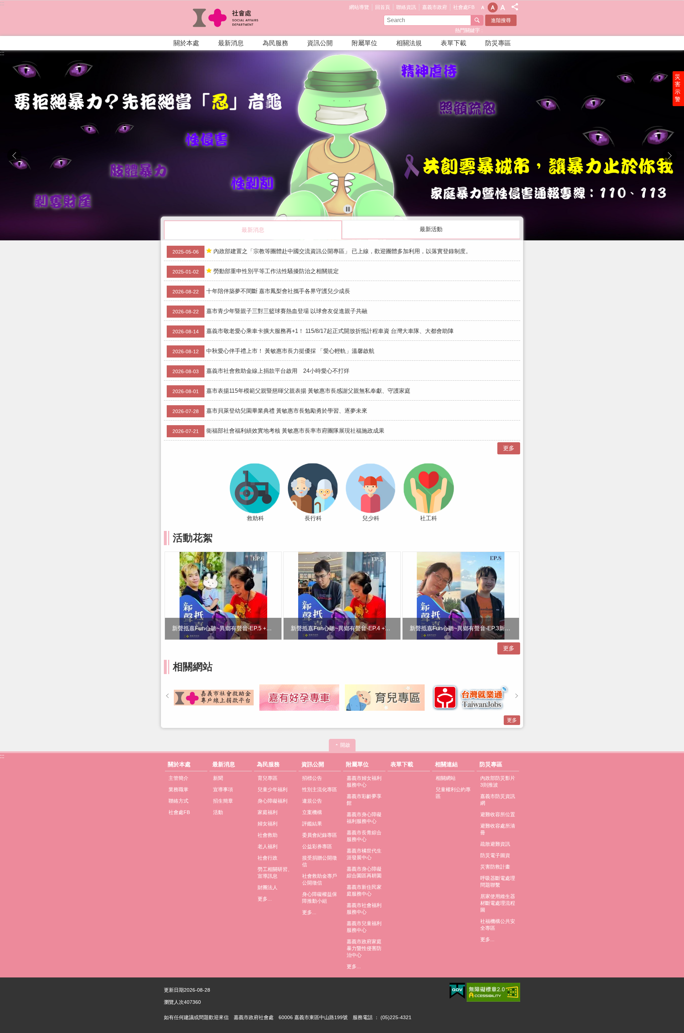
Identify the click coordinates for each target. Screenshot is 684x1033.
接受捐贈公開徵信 (319, 861)
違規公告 (312, 801)
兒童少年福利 (272, 789)
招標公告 (312, 778)
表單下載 (453, 43)
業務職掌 (178, 789)
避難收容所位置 (497, 814)
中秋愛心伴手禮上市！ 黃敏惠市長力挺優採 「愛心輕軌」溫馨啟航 (273, 351)
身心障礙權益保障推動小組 (319, 897)
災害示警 (677, 88)
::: (2, 3)
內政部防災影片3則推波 (497, 781)
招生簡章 (223, 801)
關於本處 (186, 43)
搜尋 (477, 20)
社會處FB (464, 7)
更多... (265, 899)
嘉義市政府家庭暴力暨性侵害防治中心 (364, 948)
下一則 (670, 155)
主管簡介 (178, 778)
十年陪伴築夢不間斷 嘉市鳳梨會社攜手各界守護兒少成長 (261, 291)
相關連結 (446, 764)
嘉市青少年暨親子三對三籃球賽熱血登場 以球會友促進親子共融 (269, 311)
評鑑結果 (312, 823)
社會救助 (268, 835)
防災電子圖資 (495, 855)
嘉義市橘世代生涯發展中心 (364, 854)
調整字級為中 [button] (493, 7)
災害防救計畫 (495, 867)
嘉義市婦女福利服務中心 (364, 781)
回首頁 (382, 7)
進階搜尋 (501, 20)
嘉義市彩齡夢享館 (364, 799)
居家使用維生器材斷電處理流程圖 (497, 903)
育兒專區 (268, 778)
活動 (218, 812)
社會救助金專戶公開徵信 (319, 879)
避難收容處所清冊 (497, 829)
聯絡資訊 (406, 7)
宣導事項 (223, 789)
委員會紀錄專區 (319, 835)
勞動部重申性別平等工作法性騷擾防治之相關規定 (255, 271)
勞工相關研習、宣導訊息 (275, 872)
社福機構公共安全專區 (497, 924)
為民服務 (275, 43)
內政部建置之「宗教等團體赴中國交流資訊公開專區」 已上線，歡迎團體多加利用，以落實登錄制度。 (321, 251)
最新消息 (231, 43)
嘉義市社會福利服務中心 (364, 908)
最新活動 (431, 229)
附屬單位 (364, 43)
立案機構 (312, 812)
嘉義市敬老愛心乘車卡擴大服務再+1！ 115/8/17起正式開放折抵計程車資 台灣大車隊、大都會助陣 (313, 331)
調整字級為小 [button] (483, 7)
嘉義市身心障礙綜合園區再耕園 (364, 872)
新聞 (218, 778)
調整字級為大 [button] (503, 7)
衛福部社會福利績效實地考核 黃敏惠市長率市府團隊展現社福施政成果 (278, 431)
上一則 (14, 155)
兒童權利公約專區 (453, 793)
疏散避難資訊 (495, 844)
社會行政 (268, 858)
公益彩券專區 (317, 846)
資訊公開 (320, 43)
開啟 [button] (345, 745)
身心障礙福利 (272, 801)
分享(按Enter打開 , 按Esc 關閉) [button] (514, 6)
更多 (508, 448)
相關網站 (446, 778)
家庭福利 (268, 812)
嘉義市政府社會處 (226, 18)
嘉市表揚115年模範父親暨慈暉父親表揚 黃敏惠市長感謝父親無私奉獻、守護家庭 (291, 391)
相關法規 (409, 43)
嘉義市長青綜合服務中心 (364, 836)
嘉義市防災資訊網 (497, 799)
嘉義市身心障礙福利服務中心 (364, 818)
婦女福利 (268, 823)
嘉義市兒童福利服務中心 (364, 926)
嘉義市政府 (434, 7)
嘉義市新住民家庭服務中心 (364, 890)
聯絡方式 (178, 801)
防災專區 (498, 43)
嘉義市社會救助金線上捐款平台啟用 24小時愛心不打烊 (260, 371)
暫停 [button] (347, 209)
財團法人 (268, 887)
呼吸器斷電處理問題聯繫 (497, 881)
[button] (342, 145)
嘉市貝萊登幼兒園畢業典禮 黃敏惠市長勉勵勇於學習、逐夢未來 (269, 411)
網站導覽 (359, 7)
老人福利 (268, 846)
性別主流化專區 (319, 789)
